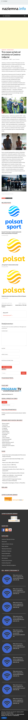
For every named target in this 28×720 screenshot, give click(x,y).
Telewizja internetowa (6, 548)
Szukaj (4, 402)
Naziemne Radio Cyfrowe (7, 544)
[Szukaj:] (14, 373)
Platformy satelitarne (6, 555)
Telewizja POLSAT (10, 49)
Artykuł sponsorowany (7, 560)
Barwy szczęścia (5, 423)
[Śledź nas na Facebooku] (3, 530)
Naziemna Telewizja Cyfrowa (8, 539)
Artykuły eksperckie (6, 562)
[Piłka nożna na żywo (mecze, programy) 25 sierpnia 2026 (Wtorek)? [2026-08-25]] (7, 625)
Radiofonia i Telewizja (6, 551)
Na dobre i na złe (6, 426)
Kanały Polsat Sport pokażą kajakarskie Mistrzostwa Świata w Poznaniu (11, 232)
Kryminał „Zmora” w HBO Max (9, 464)
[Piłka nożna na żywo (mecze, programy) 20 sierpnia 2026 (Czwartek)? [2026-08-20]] (7, 693)
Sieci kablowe (5, 558)
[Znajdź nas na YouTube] (10, 530)
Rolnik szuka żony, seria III (8, 442)
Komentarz (5, 330)
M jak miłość (5, 425)
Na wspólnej (5, 429)
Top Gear (4, 447)
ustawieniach (16, 715)
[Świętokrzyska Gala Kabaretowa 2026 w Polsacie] (14, 282)
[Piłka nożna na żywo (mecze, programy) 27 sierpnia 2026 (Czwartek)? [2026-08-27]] (7, 597)
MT (11, 59)
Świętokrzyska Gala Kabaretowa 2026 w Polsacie (14, 296)
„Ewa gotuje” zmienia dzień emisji (10, 264)
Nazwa (4, 348)
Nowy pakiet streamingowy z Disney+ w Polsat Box (13, 482)
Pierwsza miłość (5, 432)
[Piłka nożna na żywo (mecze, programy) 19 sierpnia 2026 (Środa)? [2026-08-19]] (7, 707)
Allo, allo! (4, 436)
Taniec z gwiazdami (6, 444)
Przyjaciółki (4, 434)
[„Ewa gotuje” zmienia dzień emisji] (14, 251)
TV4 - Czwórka (9, 198)
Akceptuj (4, 717)
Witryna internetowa (7, 360)
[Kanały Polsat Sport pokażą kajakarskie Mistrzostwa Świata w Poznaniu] (14, 218)
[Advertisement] (14, 35)
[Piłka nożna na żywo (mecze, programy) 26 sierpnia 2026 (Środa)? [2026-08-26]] (7, 611)
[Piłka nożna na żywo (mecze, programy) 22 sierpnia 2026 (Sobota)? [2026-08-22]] (7, 666)
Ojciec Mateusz (5, 431)
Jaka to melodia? (6, 437)
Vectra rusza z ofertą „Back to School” (10, 462)
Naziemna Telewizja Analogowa (9, 565)
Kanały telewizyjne (6, 553)
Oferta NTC (4, 49)
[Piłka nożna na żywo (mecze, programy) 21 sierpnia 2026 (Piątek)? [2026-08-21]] (7, 680)
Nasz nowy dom (5, 440)
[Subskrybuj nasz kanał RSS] (6, 530)
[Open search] (25, 15)
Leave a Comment (16, 59)
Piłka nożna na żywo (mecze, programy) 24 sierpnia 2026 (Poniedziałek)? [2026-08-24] (19, 633)
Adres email (5, 354)
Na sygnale (4, 428)
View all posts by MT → (8, 315)
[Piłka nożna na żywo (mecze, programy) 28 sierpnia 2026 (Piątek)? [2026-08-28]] (7, 584)
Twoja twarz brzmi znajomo (8, 445)
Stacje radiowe (5, 546)
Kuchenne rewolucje (6, 439)
